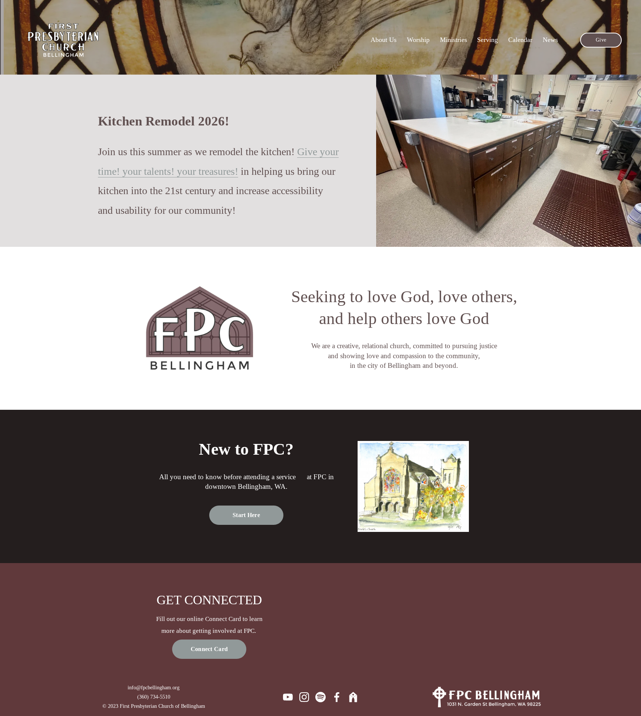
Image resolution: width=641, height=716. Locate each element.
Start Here (246, 515)
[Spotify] (320, 697)
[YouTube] (288, 697)
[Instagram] (304, 697)
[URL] (353, 697)
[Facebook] (337, 697)
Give (601, 40)
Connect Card (209, 649)
